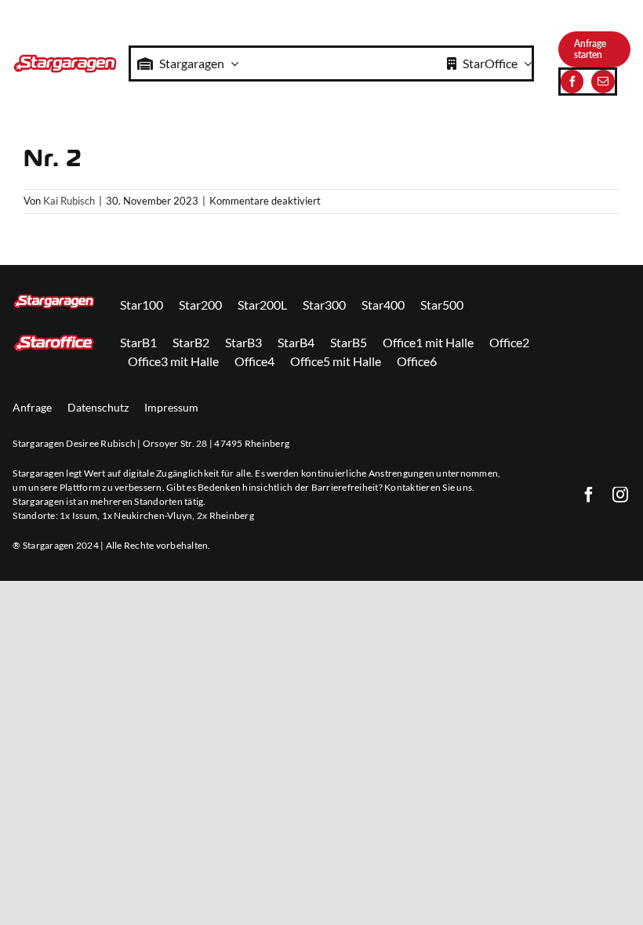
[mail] (602, 81)
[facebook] (572, 81)
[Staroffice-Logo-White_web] (54, 339)
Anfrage (32, 407)
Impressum (171, 407)
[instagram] (620, 494)
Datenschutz (98, 407)
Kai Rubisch (69, 200)
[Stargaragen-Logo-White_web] (54, 299)
